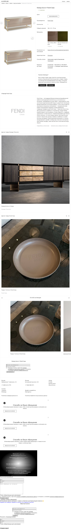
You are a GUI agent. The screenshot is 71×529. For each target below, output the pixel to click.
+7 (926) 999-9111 (29, 385)
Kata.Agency (28, 392)
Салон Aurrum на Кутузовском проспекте (58, 50)
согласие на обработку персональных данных (26, 496)
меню (68, 1)
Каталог (7, 3)
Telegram (3, 390)
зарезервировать (53, 16)
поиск (63, 1)
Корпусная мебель (17, 3)
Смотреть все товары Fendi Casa (59, 125)
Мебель (11, 3)
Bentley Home (52, 383)
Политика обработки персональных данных (36, 395)
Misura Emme (52, 385)
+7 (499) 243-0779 (6, 385)
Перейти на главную (5, 502)
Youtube (3, 388)
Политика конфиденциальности (9, 395)
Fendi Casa (50, 20)
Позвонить (42, 85)
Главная (3, 3)
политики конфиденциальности (21, 370)
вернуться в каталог (10, 411)
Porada (50, 382)
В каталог (31, 502)
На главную (25, 502)
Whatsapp (51, 85)
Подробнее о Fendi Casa (43, 125)
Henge (50, 380)
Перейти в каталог (16, 502)
